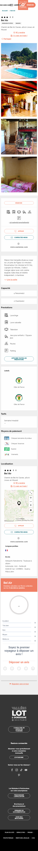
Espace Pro (21, 832)
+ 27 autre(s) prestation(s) (19, 222)
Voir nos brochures (19, 817)
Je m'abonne (18, 757)
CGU (33, 838)
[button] (5, 5)
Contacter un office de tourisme (19, 729)
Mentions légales (22, 838)
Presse (30, 832)
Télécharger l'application (19, 795)
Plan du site (9, 832)
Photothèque (8, 838)
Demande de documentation (19, 811)
